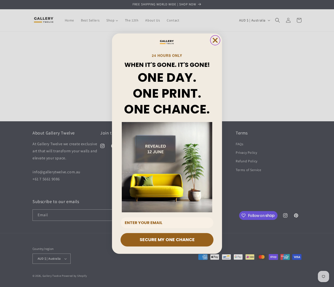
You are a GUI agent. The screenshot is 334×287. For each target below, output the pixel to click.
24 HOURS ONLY (167, 55)
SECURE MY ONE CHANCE (167, 239)
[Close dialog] (215, 40)
